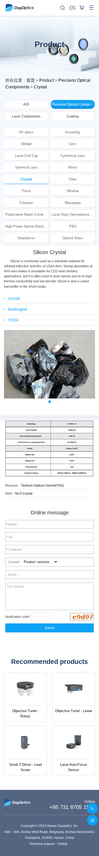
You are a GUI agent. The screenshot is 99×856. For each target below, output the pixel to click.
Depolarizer (26, 238)
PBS (72, 226)
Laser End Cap (26, 156)
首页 (30, 80)
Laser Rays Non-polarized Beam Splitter (73, 214)
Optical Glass (72, 238)
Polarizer (26, 203)
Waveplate (73, 203)
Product (46, 80)
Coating (72, 116)
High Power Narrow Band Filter (27, 226)
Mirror (72, 167)
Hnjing (62, 844)
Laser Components (26, 116)
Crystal (40, 87)
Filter (73, 179)
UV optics (26, 132)
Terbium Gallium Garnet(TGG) (42, 485)
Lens (72, 144)
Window (73, 191)
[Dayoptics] (49, 5)
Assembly (72, 132)
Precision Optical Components (73, 104)
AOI (26, 104)
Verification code (17, 617)
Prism (26, 191)
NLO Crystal (23, 493)
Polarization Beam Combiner (27, 214)
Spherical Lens (26, 167)
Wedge (26, 144)
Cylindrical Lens (72, 156)
